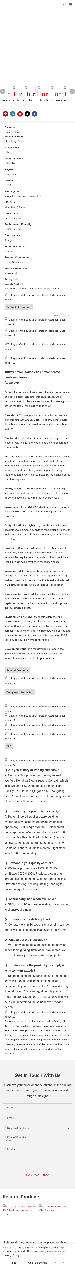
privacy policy (11, 1255)
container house (61, 315)
